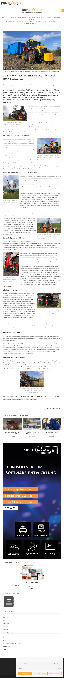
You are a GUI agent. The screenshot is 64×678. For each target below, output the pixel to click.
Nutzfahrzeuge (10, 21)
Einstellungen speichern (54, 673)
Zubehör (30, 21)
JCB (58, 118)
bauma (4, 620)
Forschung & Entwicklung (44, 17)
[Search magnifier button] (63, 11)
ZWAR (53, 398)
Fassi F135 (49, 396)
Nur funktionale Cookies (40, 673)
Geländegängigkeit (8, 398)
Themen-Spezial (21, 21)
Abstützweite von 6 (31, 396)
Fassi (37, 120)
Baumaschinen (22, 17)
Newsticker (31, 19)
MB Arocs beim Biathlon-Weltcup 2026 (12, 433)
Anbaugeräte (12, 17)
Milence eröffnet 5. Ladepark (52, 433)
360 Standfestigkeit (16, 396)
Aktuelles (4, 17)
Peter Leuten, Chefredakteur (12, 85)
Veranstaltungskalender (29, 23)
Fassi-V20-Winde (55, 396)
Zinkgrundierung (46, 398)
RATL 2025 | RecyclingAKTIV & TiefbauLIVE (13, 643)
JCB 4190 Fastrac (20, 398)
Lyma (21, 315)
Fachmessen (31, 17)
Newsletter (5, 635)
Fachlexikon (52, 21)
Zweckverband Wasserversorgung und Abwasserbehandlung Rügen (20, 399)
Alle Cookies (25, 673)
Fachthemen (57, 17)
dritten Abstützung (42, 396)
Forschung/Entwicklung (8, 632)
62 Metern (23, 396)
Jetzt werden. (32, 588)
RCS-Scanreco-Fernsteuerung (34, 398)
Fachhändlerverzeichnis (40, 21)
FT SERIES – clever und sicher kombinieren (32, 433)
